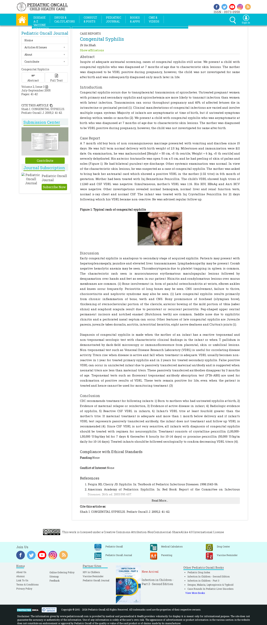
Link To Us (22, 580)
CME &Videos (154, 19)
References (89, 478)
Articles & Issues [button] (35, 47)
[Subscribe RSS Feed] (248, 6)
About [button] (28, 54)
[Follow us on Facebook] (217, 6)
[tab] (45, 40)
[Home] (22, 19)
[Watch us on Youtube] (232, 6)
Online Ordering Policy (61, 572)
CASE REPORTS (90, 33)
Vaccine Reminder (93, 576)
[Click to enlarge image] (160, 228)
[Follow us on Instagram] (240, 6)
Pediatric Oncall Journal (96, 580)
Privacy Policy (24, 588)
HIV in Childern (91, 572)
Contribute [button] (31, 61)
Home (28, 40)
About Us (21, 572)
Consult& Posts (90, 19)
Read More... (160, 500)
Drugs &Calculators (64, 19)
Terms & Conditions (27, 584)
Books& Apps (135, 19)
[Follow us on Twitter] (224, 6)
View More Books (195, 592)
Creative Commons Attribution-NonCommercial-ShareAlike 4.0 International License (164, 532)
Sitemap (54, 576)
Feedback (54, 580)
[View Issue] (46, 87)
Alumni (20, 576)
